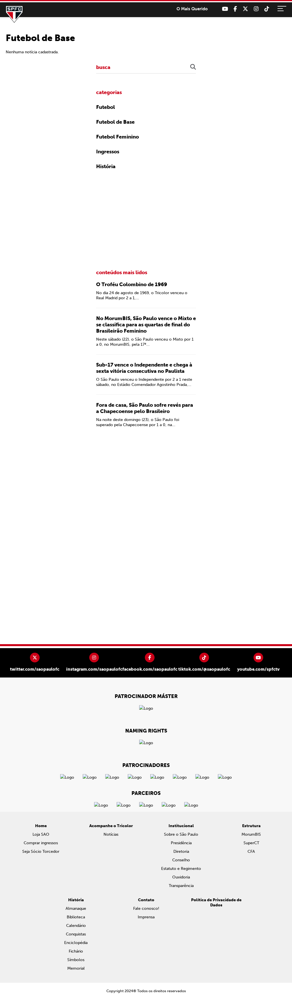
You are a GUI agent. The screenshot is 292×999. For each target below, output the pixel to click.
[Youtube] (225, 9)
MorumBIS (251, 834)
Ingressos (107, 151)
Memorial (76, 968)
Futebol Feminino (117, 137)
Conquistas (76, 934)
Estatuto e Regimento (181, 868)
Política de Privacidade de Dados (216, 903)
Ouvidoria (181, 877)
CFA (251, 851)
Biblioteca (76, 917)
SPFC (14, 14)
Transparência (181, 885)
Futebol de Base (115, 122)
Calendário (76, 925)
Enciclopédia (76, 942)
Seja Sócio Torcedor (40, 851)
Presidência (181, 843)
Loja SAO (41, 834)
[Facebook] (235, 9)
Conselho (181, 860)
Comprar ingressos (41, 843)
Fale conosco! (146, 908)
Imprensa (146, 917)
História (105, 166)
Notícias (111, 834)
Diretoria (181, 851)
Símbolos (75, 959)
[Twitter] (245, 9)
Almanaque (76, 908)
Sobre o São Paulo (181, 834)
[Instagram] (256, 9)
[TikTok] (266, 9)
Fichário (76, 951)
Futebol (105, 107)
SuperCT (251, 843)
